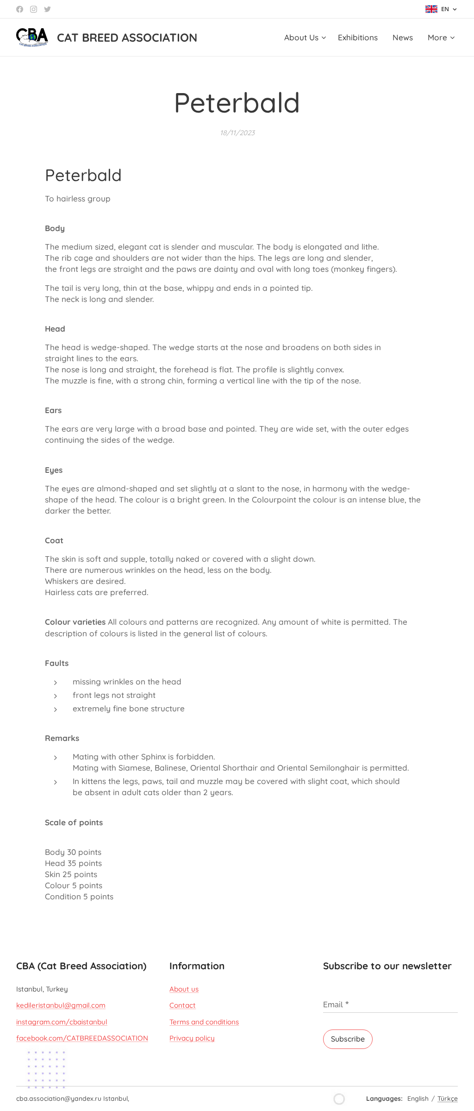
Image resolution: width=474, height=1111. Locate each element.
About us (184, 989)
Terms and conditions (204, 1021)
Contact (182, 1005)
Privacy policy (192, 1038)
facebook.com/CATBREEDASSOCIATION (82, 1038)
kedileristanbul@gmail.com (61, 1005)
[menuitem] (306, 37)
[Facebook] (19, 9)
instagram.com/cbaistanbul (61, 1021)
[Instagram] (33, 9)
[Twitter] (47, 9)
